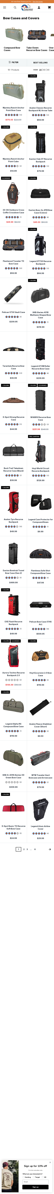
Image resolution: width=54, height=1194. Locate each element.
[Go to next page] (50, 849)
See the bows (38, 1)
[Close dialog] (50, 1162)
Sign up (36, 1187)
